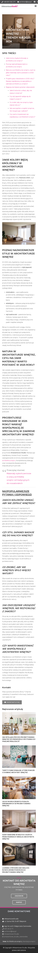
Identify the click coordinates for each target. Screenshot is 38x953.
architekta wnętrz (8, 460)
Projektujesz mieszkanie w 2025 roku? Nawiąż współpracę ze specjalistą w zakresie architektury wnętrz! (20, 81)
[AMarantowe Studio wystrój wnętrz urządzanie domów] (9, 6)
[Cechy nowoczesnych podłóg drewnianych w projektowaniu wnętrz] (19, 792)
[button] (35, 6)
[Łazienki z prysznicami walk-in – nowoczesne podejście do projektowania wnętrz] (19, 858)
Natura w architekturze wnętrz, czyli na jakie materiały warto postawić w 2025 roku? (20, 72)
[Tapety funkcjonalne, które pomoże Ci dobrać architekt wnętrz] (19, 759)
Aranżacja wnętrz (29, 941)
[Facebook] (34, 2)
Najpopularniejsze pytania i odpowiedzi (20, 87)
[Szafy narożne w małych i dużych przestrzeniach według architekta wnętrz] (19, 825)
